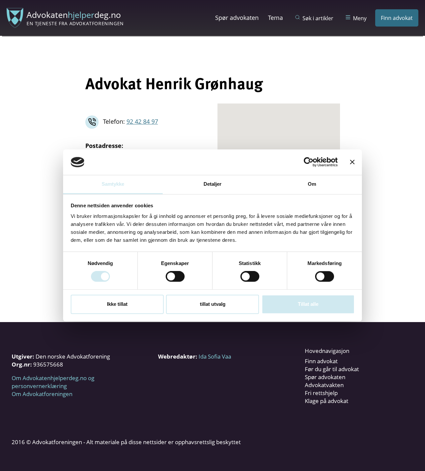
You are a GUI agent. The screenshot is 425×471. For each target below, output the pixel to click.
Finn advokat (397, 18)
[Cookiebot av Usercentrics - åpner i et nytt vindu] (309, 162)
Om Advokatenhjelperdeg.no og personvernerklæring (53, 382)
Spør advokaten (237, 18)
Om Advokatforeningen (42, 394)
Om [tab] (312, 184)
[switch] (175, 276)
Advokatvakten (324, 385)
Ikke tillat (117, 304)
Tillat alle (308, 304)
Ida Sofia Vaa (215, 356)
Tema (275, 18)
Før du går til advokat (332, 369)
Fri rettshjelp (321, 393)
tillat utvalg (212, 304)
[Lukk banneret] (352, 162)
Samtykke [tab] (113, 184)
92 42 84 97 (142, 121)
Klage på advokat (326, 401)
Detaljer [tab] (213, 184)
